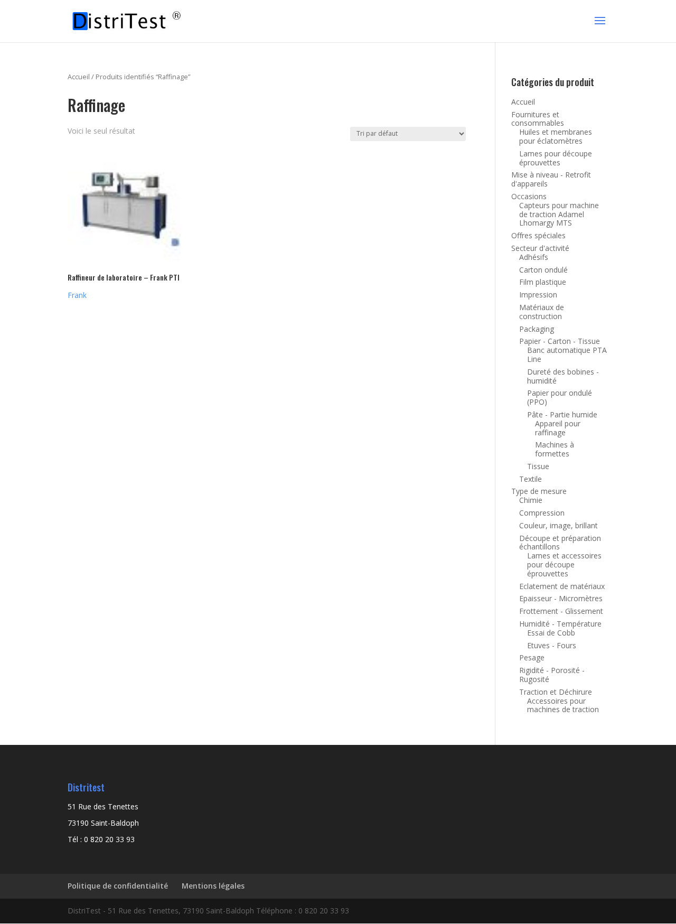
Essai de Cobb (551, 633)
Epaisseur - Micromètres (561, 598)
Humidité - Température (560, 624)
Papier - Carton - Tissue (559, 341)
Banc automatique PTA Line (567, 354)
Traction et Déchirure (555, 692)
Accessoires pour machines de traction (563, 705)
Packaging (536, 329)
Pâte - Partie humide (562, 414)
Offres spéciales (538, 235)
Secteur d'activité (540, 248)
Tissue (538, 466)
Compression (542, 513)
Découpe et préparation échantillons (560, 542)
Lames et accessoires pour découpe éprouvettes (564, 564)
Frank (77, 295)
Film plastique (542, 282)
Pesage (531, 657)
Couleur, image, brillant (558, 525)
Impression (538, 295)
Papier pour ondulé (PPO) (559, 397)
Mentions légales (213, 886)
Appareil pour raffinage (557, 427)
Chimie (530, 500)
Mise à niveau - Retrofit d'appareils (551, 179)
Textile (530, 479)
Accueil (79, 76)
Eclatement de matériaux (562, 586)
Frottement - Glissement (561, 611)
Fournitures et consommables (537, 118)
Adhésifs (533, 257)
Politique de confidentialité (118, 886)
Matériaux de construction (541, 311)
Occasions (529, 196)
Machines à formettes (554, 449)
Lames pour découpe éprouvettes (555, 157)
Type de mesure (539, 491)
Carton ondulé (543, 270)
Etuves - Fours (551, 645)
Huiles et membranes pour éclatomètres (555, 136)
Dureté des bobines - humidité (563, 376)
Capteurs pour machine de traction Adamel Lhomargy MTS (559, 214)
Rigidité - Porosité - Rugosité (552, 674)
